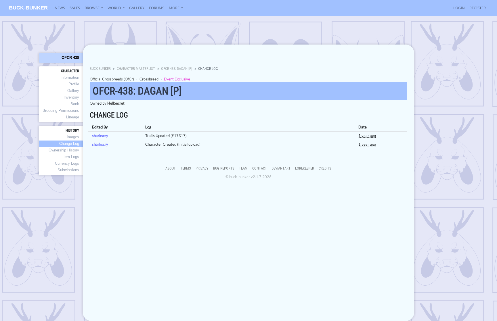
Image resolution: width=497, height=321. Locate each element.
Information (69, 77)
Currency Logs (67, 163)
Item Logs (70, 157)
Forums (156, 7)
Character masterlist (136, 68)
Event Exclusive (177, 79)
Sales (75, 7)
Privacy (202, 168)
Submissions (68, 170)
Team (243, 168)
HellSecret (116, 103)
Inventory (71, 97)
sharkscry (100, 135)
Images (73, 137)
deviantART (281, 168)
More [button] (174, 7)
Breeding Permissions (61, 110)
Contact (259, 168)
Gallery (136, 7)
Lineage (72, 117)
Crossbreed (148, 79)
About (170, 168)
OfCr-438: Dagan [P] (176, 68)
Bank (74, 104)
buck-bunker (28, 8)
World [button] (115, 7)
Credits (325, 168)
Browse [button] (92, 7)
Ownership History (64, 150)
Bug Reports (223, 168)
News (60, 7)
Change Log (69, 143)
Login (459, 7)
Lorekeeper (304, 168)
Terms (185, 168)
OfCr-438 (70, 57)
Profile (73, 84)
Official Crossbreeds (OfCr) (112, 79)
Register (477, 7)
